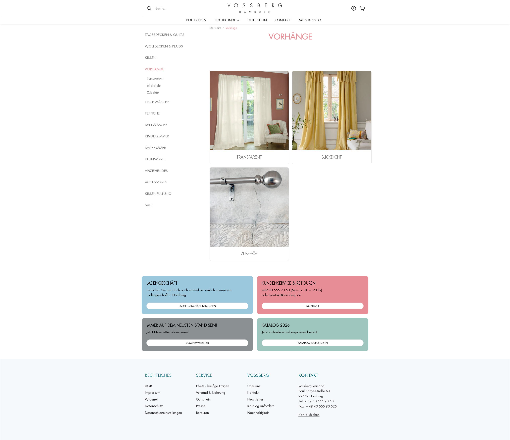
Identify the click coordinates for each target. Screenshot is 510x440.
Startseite (215, 28)
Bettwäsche (156, 125)
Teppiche (152, 113)
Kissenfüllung (158, 193)
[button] (169, 8)
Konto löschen (309, 414)
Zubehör (153, 92)
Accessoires (156, 182)
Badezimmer (155, 148)
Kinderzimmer (157, 136)
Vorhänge (154, 69)
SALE (148, 205)
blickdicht (154, 85)
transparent (155, 78)
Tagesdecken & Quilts (164, 35)
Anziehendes (156, 171)
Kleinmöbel (155, 159)
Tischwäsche (157, 102)
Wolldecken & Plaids (164, 46)
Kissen (150, 57)
